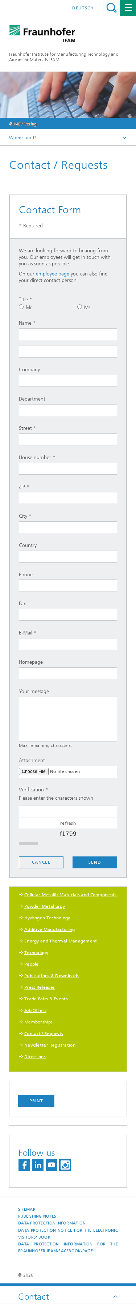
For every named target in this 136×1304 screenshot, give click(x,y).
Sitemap (26, 1209)
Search (111, 8)
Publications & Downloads (51, 975)
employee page (52, 274)
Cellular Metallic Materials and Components (70, 894)
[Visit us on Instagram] (65, 1165)
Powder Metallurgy (44, 906)
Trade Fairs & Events (46, 998)
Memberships (38, 1022)
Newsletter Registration (49, 1045)
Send (94, 862)
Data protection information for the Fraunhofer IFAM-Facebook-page (68, 1247)
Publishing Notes (37, 1216)
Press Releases (39, 987)
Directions (35, 1056)
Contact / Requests (43, 1033)
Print (36, 1100)
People (31, 964)
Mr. (29, 307)
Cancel (41, 862)
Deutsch (83, 7)
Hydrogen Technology (47, 917)
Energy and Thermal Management (60, 941)
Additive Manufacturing (49, 929)
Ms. (88, 307)
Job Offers (35, 1010)
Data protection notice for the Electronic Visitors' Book (68, 1234)
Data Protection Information (52, 1223)
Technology (36, 952)
